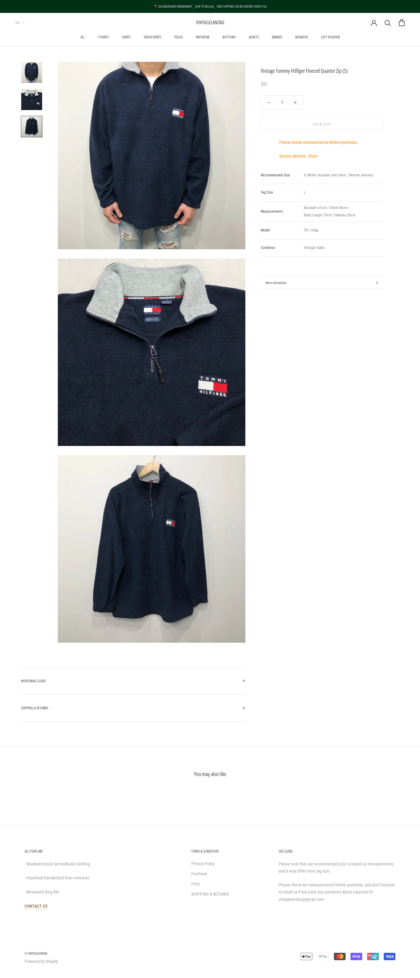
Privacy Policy (203, 863)
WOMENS (301, 37)
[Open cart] (402, 22)
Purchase (199, 873)
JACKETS (254, 37)
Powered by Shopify (41, 961)
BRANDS (277, 37)
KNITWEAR (202, 37)
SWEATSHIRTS (152, 37)
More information (276, 282)
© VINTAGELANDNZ (36, 953)
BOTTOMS (229, 37)
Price (195, 883)
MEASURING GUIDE (33, 681)
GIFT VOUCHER (330, 37)
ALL (83, 37)
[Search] (388, 22)
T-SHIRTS (103, 37)
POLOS (178, 37)
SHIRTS (126, 37)
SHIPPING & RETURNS (34, 708)
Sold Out (322, 124)
